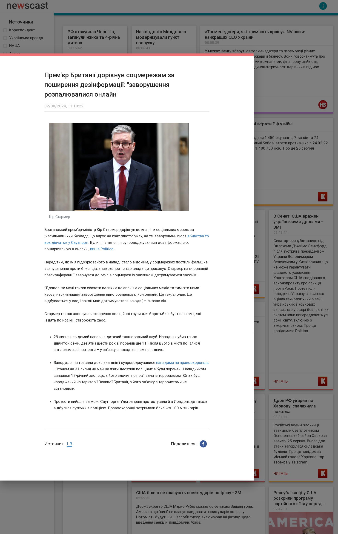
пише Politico (102, 249)
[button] (203, 444)
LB (69, 443)
